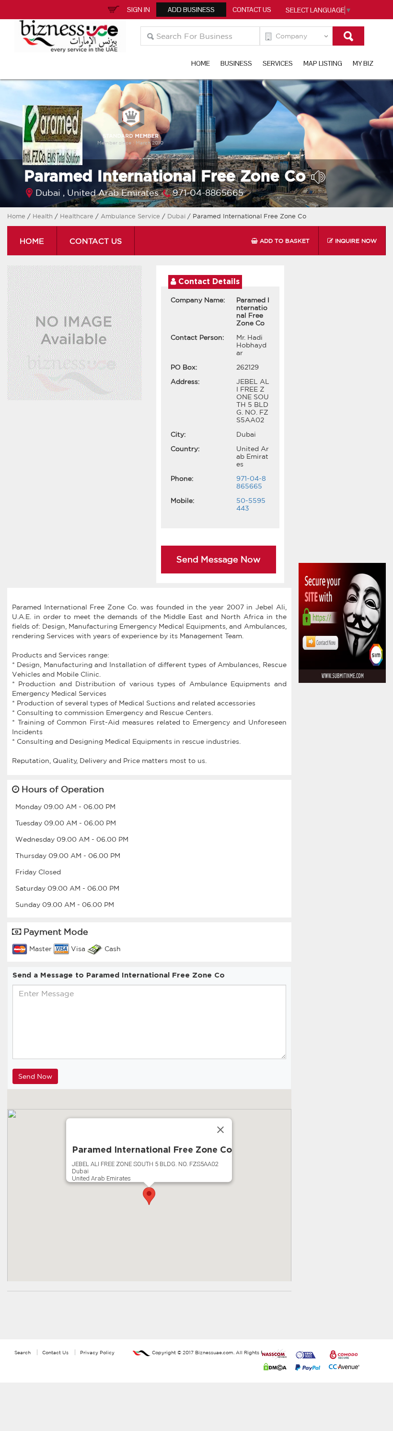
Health (43, 216)
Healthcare (77, 216)
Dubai (177, 216)
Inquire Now (355, 241)
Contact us (95, 241)
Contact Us (251, 9)
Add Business (191, 9)
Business (236, 63)
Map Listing (322, 63)
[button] (149, 1196)
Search (22, 1352)
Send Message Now (218, 559)
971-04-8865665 (208, 192)
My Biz (363, 63)
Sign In (138, 9)
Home (200, 63)
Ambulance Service (131, 216)
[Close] (220, 1129)
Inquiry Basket (112, 8)
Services (278, 63)
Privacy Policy (97, 1352)
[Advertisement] (346, 416)
